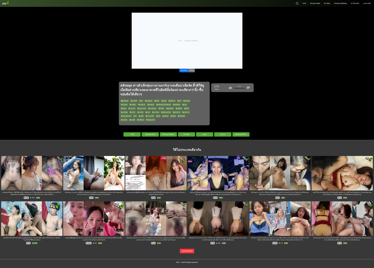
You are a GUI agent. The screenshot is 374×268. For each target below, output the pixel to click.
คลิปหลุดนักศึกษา (241, 134)
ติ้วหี (187, 108)
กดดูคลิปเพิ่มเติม (186, 251)
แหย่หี (133, 120)
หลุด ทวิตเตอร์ (127, 116)
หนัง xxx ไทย (166, 112)
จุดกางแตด (142, 108)
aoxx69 (134, 101)
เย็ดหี (174, 116)
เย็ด (159, 116)
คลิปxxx (151, 104)
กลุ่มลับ (133, 104)
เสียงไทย (182, 116)
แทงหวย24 (367, 3)
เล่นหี (304, 3)
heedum (149, 101)
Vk (180, 101)
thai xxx (172, 101)
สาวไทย (156, 112)
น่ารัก (133, 112)
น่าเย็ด (141, 112)
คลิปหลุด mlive (315, 3)
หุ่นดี (141, 116)
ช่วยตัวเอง (153, 108)
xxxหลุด (187, 101)
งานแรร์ (132, 108)
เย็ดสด (166, 116)
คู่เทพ (124, 108)
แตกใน (125, 120)
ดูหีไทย (179, 108)
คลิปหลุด (125, 101)
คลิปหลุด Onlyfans (340, 3)
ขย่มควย (142, 104)
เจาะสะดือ (150, 116)
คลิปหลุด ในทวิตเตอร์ (164, 104)
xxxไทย (125, 104)
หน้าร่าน (186, 112)
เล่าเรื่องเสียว (355, 3)
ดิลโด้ (162, 108)
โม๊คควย (141, 120)
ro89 (164, 101)
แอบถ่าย (223, 134)
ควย (185, 104)
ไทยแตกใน (151, 120)
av (142, 101)
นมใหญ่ (125, 112)
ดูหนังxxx (170, 108)
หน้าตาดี (177, 112)
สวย (148, 112)
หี (135, 116)
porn (157, 101)
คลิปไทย (177, 104)
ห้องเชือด (327, 3)
